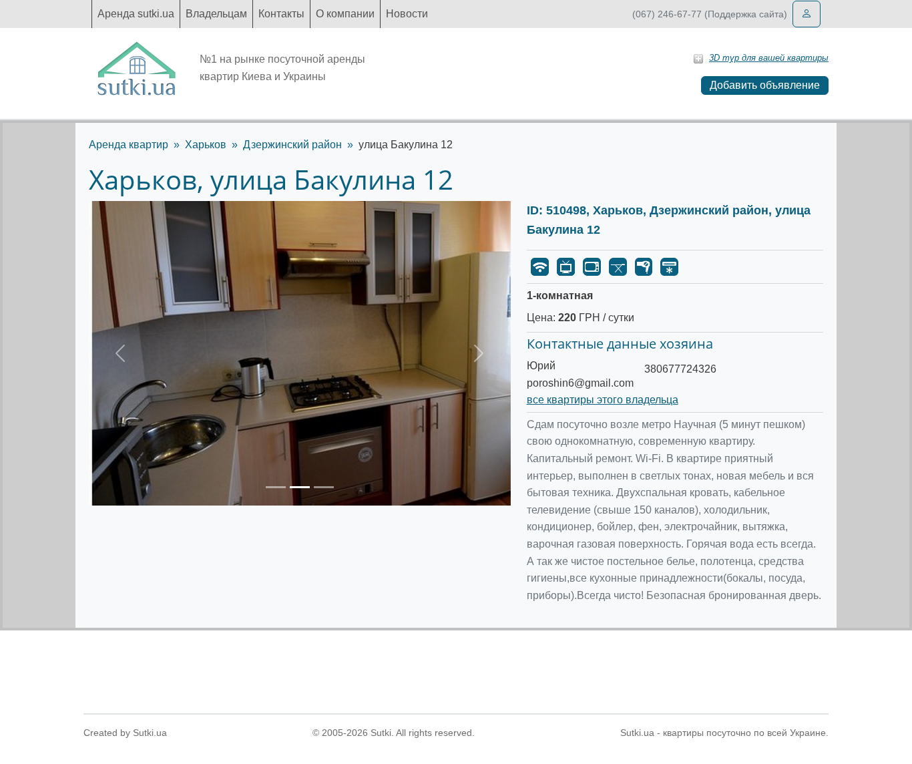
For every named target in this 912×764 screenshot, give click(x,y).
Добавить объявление (765, 85)
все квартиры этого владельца (602, 399)
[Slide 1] (276, 487)
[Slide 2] (300, 487)
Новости (407, 13)
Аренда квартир (128, 144)
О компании (345, 13)
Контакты (281, 13)
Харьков (205, 144)
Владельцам (216, 13)
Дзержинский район (292, 144)
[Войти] (806, 14)
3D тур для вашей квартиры (769, 58)
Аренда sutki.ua (135, 13)
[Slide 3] (324, 487)
